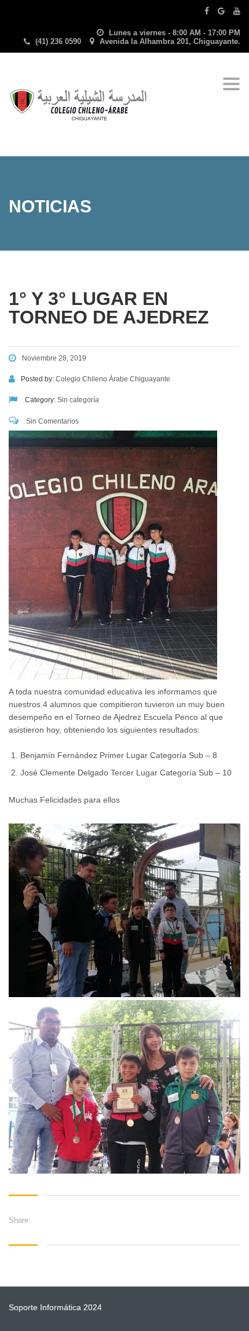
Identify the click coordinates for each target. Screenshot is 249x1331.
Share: (20, 1220)
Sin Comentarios (51, 421)
